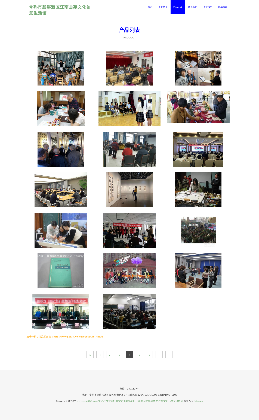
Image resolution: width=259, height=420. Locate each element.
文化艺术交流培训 (108, 400)
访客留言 (222, 7)
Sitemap (198, 400)
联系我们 (192, 7)
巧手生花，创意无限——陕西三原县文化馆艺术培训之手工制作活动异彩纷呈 (129, 149)
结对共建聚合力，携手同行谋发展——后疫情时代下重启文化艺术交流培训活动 (129, 109)
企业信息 (207, 7)
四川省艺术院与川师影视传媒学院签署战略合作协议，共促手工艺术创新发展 (61, 311)
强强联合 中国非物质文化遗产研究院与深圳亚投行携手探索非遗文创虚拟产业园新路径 (198, 109)
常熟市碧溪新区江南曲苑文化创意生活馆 (140, 400)
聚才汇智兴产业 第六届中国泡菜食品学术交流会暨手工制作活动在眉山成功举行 (198, 149)
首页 (150, 7)
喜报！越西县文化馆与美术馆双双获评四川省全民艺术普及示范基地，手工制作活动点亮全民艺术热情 (61, 149)
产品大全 (177, 7)
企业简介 (162, 7)
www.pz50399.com (87, 400)
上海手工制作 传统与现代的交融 (198, 230)
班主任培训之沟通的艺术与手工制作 (61, 190)
